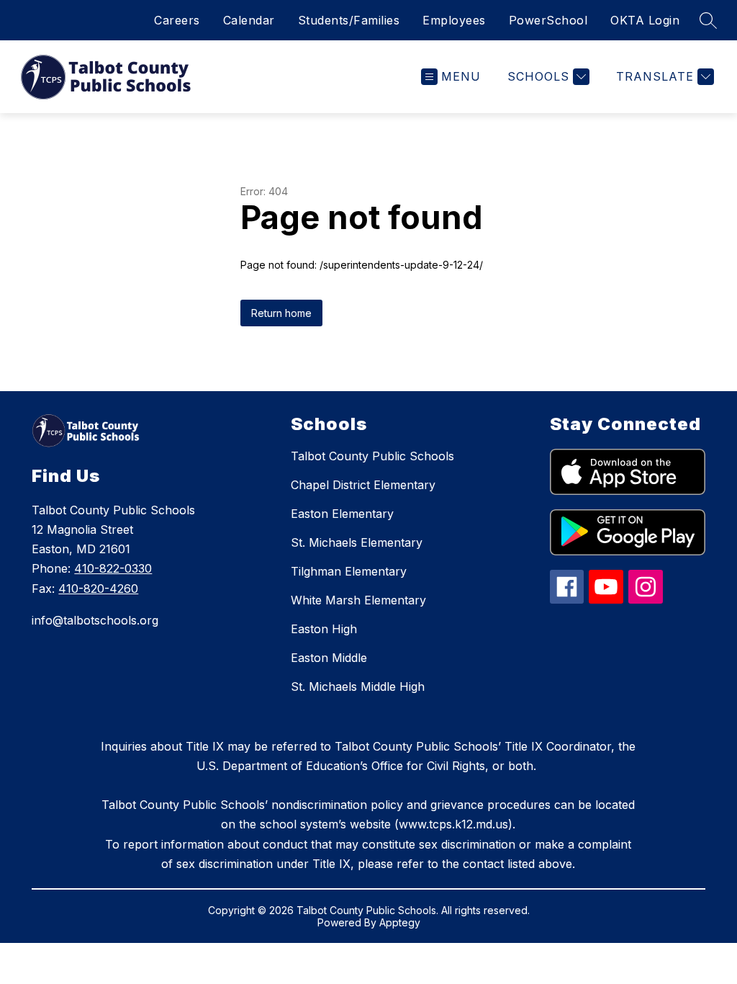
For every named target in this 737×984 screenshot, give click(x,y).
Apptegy (399, 922)
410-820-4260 (98, 588)
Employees (454, 20)
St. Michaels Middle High (358, 686)
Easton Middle (329, 657)
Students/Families (349, 20)
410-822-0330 (113, 568)
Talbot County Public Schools (372, 456)
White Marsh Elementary (358, 600)
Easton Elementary (342, 513)
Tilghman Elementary (349, 571)
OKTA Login (644, 20)
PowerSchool (548, 20)
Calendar (249, 20)
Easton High (324, 629)
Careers (177, 20)
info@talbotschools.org (95, 620)
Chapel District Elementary (363, 485)
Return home (281, 313)
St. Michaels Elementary (356, 542)
